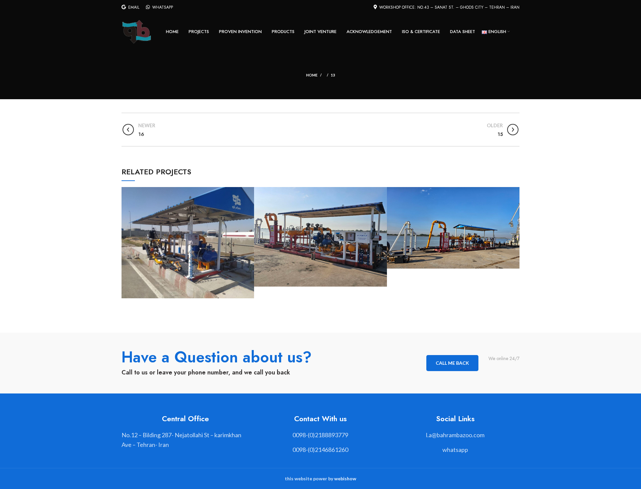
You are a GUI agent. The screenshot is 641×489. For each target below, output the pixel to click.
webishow (345, 478)
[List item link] (320, 435)
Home (311, 75)
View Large (249, 192)
